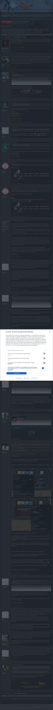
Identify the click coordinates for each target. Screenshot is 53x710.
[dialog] (26, 355)
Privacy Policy (34, 378)
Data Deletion (19, 378)
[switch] (43, 353)
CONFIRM (16, 373)
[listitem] (26, 350)
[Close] (50, 332)
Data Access (26, 378)
